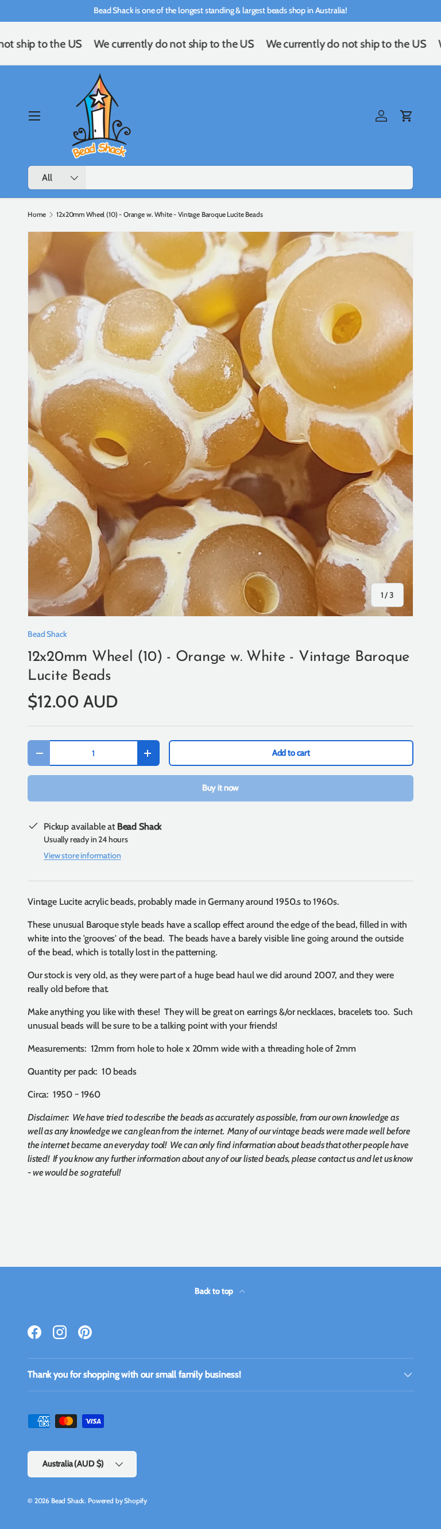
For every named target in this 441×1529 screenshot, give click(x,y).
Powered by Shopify (117, 1500)
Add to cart (291, 753)
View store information (82, 855)
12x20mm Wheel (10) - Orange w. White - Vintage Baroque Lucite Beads (159, 214)
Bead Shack (47, 634)
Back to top (215, 1291)
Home (36, 214)
